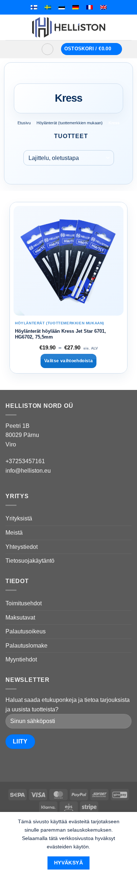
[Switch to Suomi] (34, 7)
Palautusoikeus (25, 631)
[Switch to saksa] (76, 7)
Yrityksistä (18, 518)
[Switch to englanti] (103, 7)
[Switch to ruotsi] (48, 7)
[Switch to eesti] (62, 7)
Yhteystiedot (21, 547)
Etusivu (24, 123)
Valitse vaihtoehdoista (68, 360)
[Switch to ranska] (89, 7)
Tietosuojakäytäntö (29, 561)
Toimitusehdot (23, 603)
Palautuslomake (26, 645)
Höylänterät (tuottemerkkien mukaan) (70, 123)
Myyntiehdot (21, 659)
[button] (24, 49)
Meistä (14, 533)
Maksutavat (20, 617)
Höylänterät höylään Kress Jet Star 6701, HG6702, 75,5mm (60, 334)
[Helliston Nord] (68, 27)
